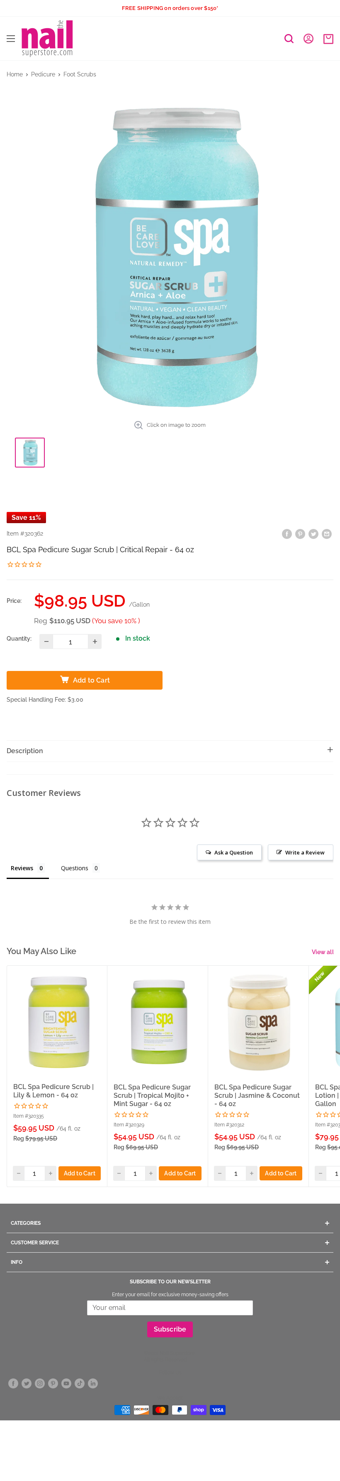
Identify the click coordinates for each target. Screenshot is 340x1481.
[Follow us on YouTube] (66, 1383)
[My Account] (308, 39)
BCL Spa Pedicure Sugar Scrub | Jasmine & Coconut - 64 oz (257, 1095)
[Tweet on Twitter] (313, 533)
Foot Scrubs (79, 74)
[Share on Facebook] (287, 533)
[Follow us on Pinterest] (53, 1383)
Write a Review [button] (305, 852)
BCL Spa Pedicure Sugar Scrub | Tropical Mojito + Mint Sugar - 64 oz (152, 1095)
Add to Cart (79, 1173)
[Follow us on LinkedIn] (93, 1383)
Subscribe (170, 1329)
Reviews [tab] (22, 868)
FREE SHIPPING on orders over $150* (170, 8)
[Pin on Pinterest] (300, 533)
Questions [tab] (74, 868)
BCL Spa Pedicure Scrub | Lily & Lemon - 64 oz (53, 1091)
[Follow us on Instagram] (40, 1383)
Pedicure (43, 74)
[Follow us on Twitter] (27, 1383)
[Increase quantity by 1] (94, 641)
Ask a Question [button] (233, 852)
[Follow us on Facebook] (13, 1383)
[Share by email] (327, 533)
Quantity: (19, 638)
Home (15, 74)
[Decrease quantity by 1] (46, 641)
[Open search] (289, 38)
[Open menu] (11, 38)
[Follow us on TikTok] (80, 1383)
